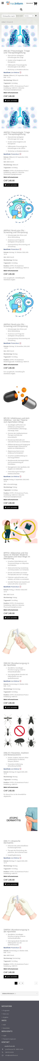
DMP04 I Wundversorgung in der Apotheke (16, 930)
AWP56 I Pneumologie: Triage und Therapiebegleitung (17, 133)
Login (4, 1035)
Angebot (5, 1017)
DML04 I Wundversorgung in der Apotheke (16, 664)
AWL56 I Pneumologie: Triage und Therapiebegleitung (17, 52)
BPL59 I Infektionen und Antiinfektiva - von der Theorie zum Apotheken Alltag (17, 420)
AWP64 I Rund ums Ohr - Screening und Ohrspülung (16, 231)
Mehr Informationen (11, 93)
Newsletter (6, 1028)
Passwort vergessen (9, 1039)
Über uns (6, 1014)
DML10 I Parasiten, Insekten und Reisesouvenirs (16, 754)
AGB (4, 1025)
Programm (6, 1010)
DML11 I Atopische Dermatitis (12, 842)
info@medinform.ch (11, 1055)
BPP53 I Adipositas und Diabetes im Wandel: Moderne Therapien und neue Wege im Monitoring (17, 556)
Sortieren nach (18, 16)
